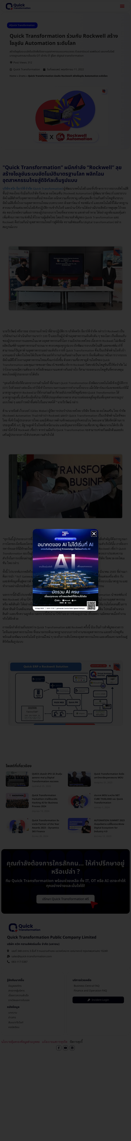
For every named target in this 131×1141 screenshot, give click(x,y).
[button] (94, 533)
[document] (65, 570)
